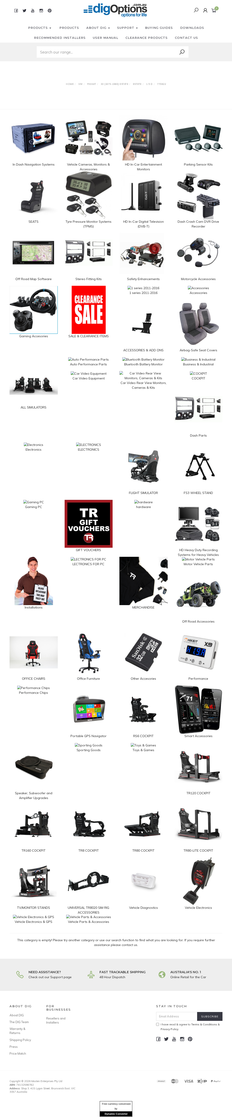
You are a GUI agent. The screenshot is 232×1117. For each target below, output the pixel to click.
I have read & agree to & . (190, 1027)
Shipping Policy (20, 1040)
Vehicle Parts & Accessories (88, 922)
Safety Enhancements (143, 279)
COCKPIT (198, 378)
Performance (198, 679)
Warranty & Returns (17, 1031)
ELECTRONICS (88, 449)
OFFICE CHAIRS (33, 679)
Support (126, 27)
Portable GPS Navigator (88, 736)
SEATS (34, 222)
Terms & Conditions (204, 1024)
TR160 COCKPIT (34, 850)
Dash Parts (198, 435)
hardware (143, 507)
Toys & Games (143, 750)
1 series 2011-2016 (143, 293)
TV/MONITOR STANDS (33, 908)
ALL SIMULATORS (33, 407)
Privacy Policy (169, 1029)
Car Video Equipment (88, 378)
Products (38, 27)
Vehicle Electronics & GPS (33, 922)
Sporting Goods (89, 750)
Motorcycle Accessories (198, 279)
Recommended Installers (60, 37)
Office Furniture (88, 679)
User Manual (105, 37)
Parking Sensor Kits (198, 164)
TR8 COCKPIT (88, 850)
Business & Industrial (198, 364)
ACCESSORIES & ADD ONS (143, 350)
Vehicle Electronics (198, 908)
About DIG (97, 27)
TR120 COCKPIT (198, 793)
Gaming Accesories (33, 336)
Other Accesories (143, 679)
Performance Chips (33, 693)
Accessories (198, 293)
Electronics (33, 449)
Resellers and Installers (55, 1020)
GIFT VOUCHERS (88, 550)
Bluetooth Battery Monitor (143, 364)
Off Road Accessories (198, 621)
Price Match (18, 1053)
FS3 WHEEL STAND (198, 493)
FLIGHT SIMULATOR (143, 493)
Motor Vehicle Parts (198, 564)
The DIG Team (19, 1022)
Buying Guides (159, 27)
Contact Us (186, 37)
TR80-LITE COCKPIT (198, 850)
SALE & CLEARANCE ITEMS (88, 336)
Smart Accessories (198, 736)
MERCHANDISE (143, 607)
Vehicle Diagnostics (143, 908)
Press (14, 1047)
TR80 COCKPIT (143, 850)
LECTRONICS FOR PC (88, 564)
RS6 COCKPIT (143, 736)
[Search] (182, 52)
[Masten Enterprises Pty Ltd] (115, 10)
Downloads (192, 27)
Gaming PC (33, 507)
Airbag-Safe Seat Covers (198, 350)
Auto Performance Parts (88, 364)
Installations (34, 607)
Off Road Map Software (33, 279)
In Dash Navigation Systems (34, 164)
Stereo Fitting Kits (88, 279)
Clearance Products (147, 37)
